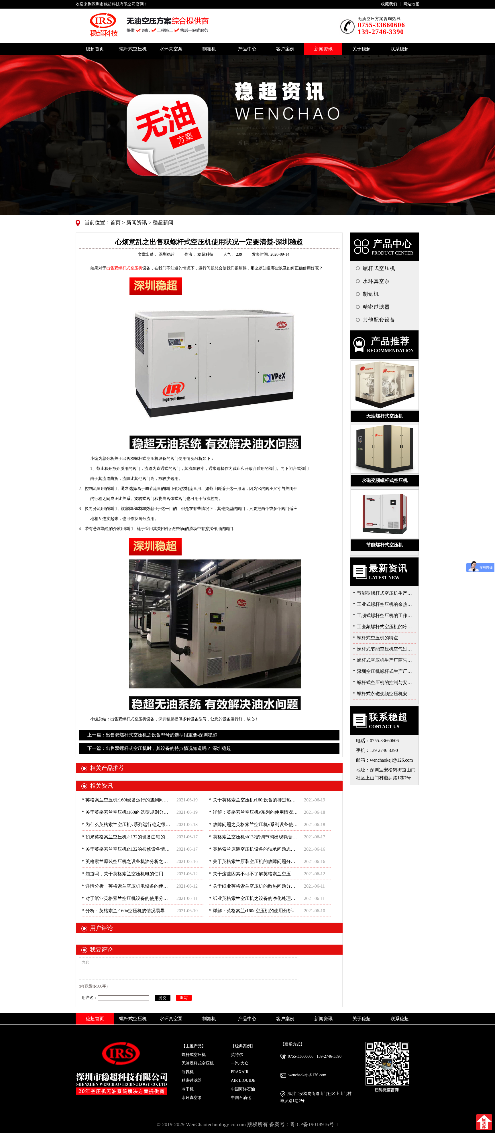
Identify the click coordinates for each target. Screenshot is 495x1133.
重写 (184, 998)
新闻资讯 (136, 222)
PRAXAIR (239, 1072)
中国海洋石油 (243, 1089)
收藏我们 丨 (392, 4)
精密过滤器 (192, 1080)
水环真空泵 (192, 1097)
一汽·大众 (239, 1063)
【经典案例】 (243, 1046)
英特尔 (237, 1055)
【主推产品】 (194, 1046)
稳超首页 (95, 48)
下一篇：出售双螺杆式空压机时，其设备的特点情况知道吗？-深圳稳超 (159, 748)
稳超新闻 (162, 222)
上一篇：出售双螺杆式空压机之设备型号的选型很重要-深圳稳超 (152, 734)
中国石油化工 (243, 1097)
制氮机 (188, 1072)
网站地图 (411, 4)
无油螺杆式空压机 (198, 1063)
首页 (116, 222)
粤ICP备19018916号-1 (314, 1124)
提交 (162, 998)
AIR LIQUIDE (243, 1080)
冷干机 (188, 1089)
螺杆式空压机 (194, 1055)
